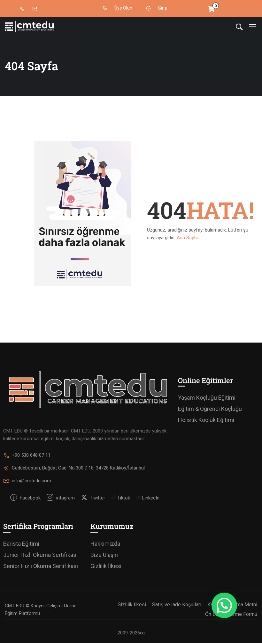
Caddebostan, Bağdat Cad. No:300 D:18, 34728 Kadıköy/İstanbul (78, 468)
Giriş (162, 8)
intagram (65, 498)
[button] (224, 605)
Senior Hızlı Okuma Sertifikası (40, 566)
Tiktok (123, 498)
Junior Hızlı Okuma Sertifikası (40, 554)
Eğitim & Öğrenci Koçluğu (210, 408)
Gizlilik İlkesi (105, 566)
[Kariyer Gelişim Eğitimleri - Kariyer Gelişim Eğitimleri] (29, 26)
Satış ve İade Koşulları (176, 605)
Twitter (97, 498)
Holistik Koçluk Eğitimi (206, 420)
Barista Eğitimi (21, 543)
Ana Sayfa (187, 237)
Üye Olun (123, 8)
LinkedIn (150, 498)
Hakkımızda (105, 543)
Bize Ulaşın (104, 554)
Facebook (30, 498)
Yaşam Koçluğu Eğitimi (206, 397)
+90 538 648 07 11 (31, 455)
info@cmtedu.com (31, 481)
